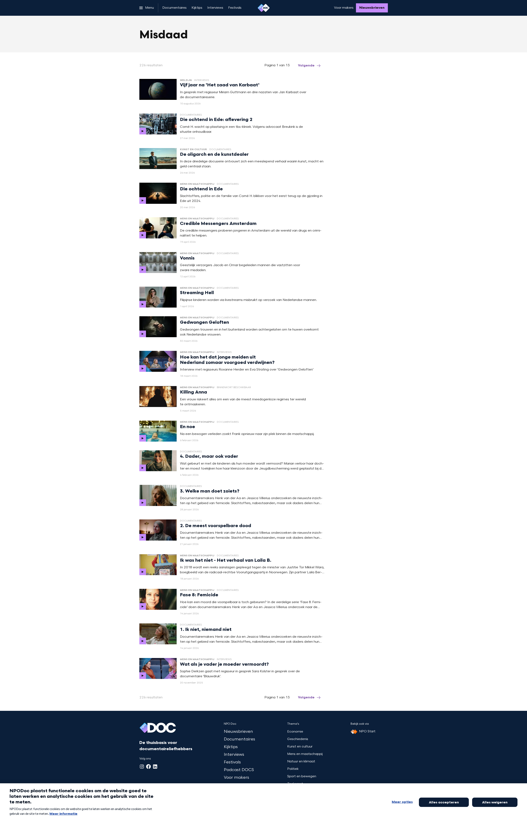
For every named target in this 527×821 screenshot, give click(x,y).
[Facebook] (148, 766)
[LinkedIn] (155, 766)
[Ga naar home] (263, 8)
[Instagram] (141, 766)
